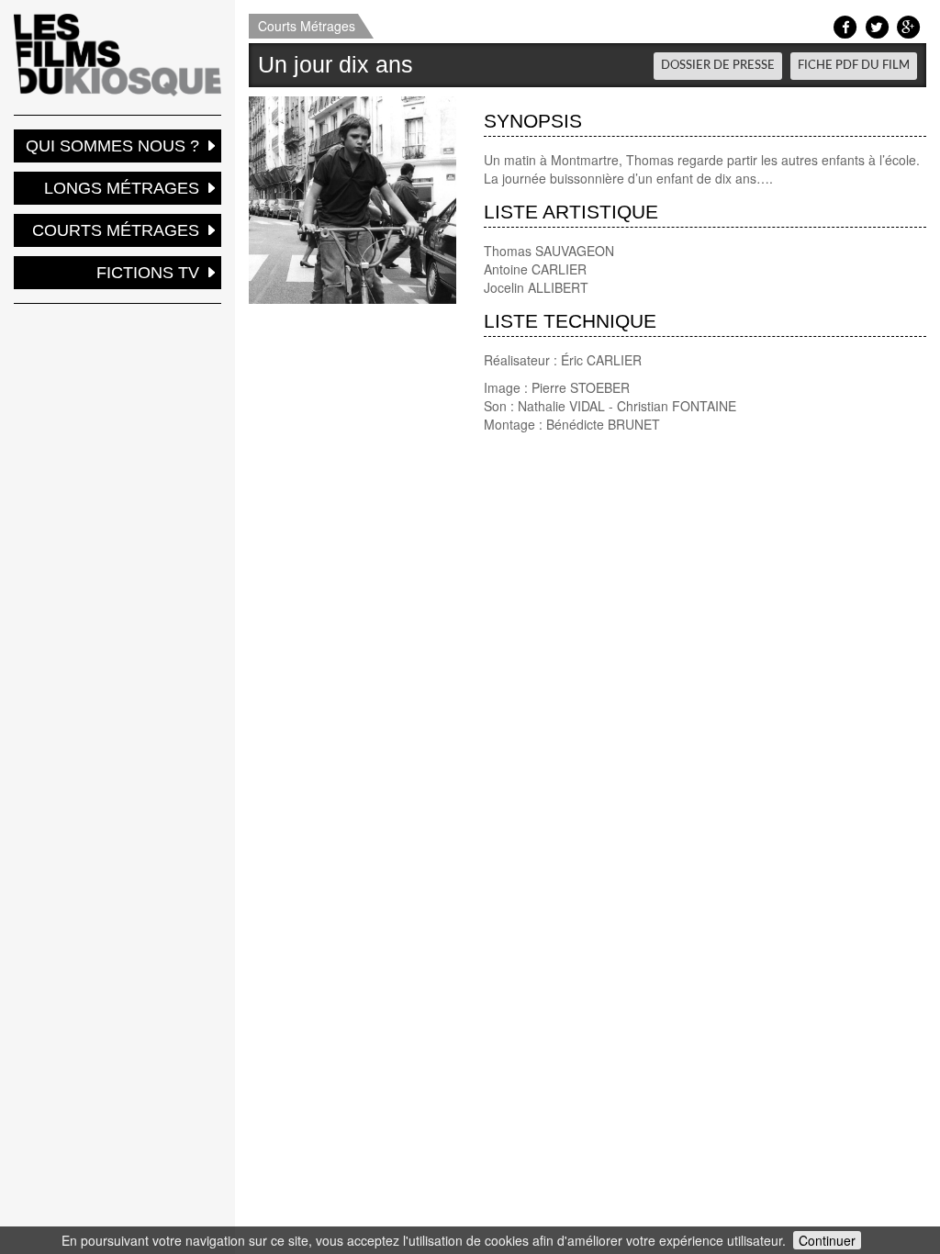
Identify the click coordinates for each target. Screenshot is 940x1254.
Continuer (827, 1240)
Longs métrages (121, 188)
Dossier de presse (718, 65)
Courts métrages (115, 230)
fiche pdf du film (854, 65)
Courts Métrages (306, 26)
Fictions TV (147, 272)
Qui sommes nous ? (112, 146)
